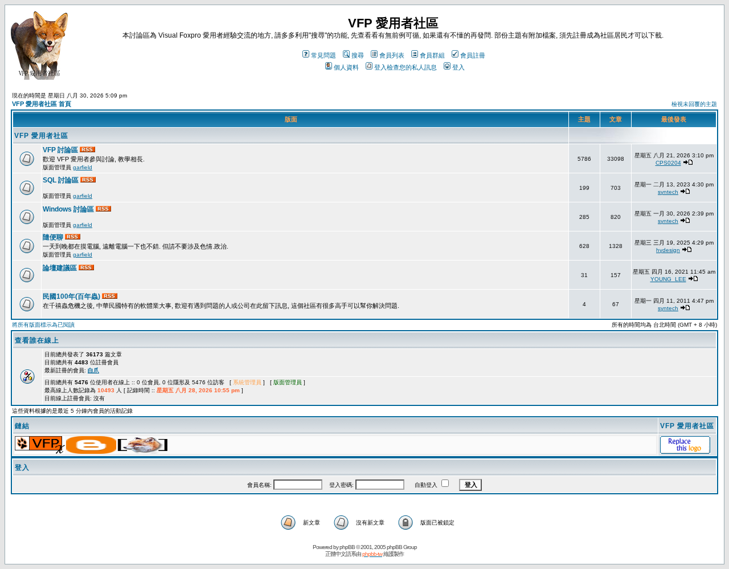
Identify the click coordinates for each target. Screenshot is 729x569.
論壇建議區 (61, 268)
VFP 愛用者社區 (41, 136)
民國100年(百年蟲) (72, 296)
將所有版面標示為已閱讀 (43, 325)
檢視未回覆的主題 (694, 104)
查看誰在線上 (37, 340)
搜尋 (357, 55)
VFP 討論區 (61, 150)
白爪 (93, 370)
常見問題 (323, 55)
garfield (82, 167)
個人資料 (346, 67)
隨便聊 (54, 237)
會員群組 (432, 55)
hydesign (668, 250)
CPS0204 (668, 163)
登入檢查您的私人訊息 (405, 67)
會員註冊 (472, 55)
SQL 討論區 (61, 180)
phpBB (347, 547)
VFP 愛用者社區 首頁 (41, 103)
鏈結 (22, 426)
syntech (668, 192)
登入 (458, 67)
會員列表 (391, 55)
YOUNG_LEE (668, 279)
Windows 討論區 (69, 209)
